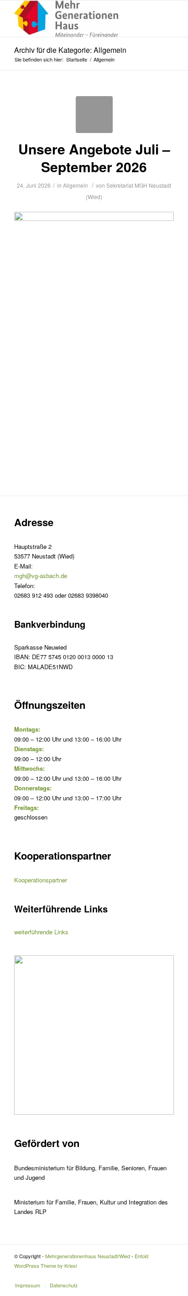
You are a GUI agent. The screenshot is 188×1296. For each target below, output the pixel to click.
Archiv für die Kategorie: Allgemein (70, 50)
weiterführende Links (41, 931)
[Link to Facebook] (167, 1275)
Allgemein (75, 185)
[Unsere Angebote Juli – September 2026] (94, 114)
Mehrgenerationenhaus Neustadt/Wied (87, 1256)
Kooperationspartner (40, 880)
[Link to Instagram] (153, 1275)
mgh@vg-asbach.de (40, 575)
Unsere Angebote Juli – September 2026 (94, 157)
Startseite (76, 59)
